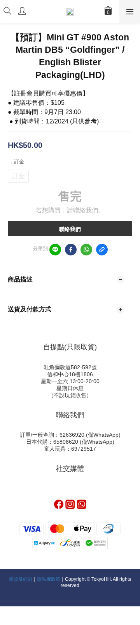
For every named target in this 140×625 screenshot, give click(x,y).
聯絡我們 (70, 229)
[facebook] (71, 249)
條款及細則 (20, 579)
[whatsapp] (86, 249)
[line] (55, 249)
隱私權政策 (48, 579)
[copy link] (102, 249)
